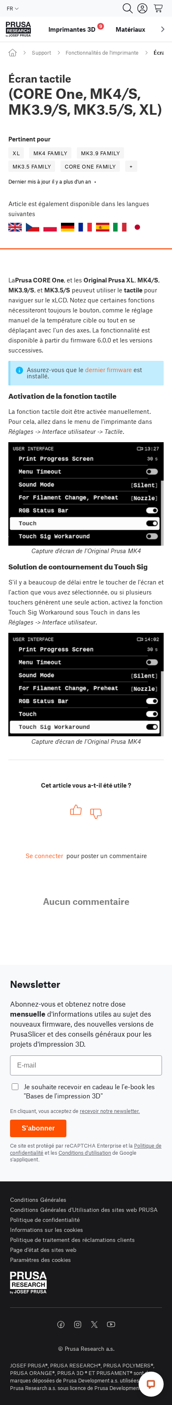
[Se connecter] (142, 8)
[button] (15, 227)
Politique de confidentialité (45, 1219)
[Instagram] (77, 1324)
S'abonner (38, 1128)
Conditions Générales (38, 1199)
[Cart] (158, 8)
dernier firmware (108, 369)
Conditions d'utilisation (84, 1152)
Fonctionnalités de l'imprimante (102, 52)
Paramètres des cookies (40, 1259)
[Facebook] (61, 1324)
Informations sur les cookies (46, 1229)
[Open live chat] (151, 1384)
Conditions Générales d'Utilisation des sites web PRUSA (84, 1209)
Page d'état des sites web (43, 1249)
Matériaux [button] (130, 29)
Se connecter (44, 855)
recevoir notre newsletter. (110, 1111)
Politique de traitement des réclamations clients (72, 1239)
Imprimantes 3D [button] (75, 28)
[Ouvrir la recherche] (127, 8)
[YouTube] (111, 1324)
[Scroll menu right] (163, 29)
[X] (94, 1324)
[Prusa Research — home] (18, 29)
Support (41, 52)
